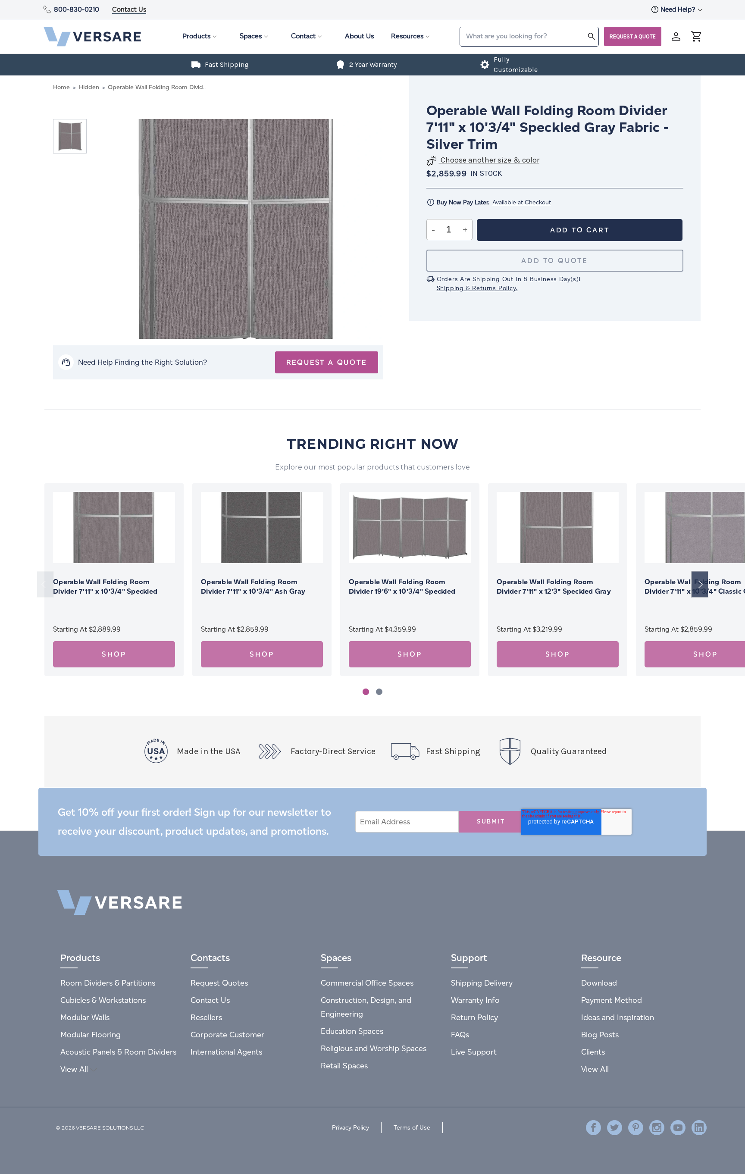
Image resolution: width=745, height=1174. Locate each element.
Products (196, 36)
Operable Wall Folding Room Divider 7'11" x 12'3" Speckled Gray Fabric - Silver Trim (554, 591)
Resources (407, 36)
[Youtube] (678, 1127)
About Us (359, 36)
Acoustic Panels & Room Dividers (118, 1051)
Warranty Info (475, 1000)
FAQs (460, 1034)
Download (599, 982)
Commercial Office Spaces (367, 982)
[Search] (591, 36)
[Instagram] (656, 1127)
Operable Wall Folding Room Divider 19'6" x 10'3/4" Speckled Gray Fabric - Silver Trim (402, 591)
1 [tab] (366, 692)
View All (75, 1069)
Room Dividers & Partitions (107, 982)
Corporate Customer (227, 1034)
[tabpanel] (114, 579)
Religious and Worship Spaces (373, 1048)
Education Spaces (352, 1031)
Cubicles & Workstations (103, 1000)
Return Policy (474, 1017)
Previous (45, 584)
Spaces (251, 36)
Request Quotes (219, 982)
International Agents (226, 1051)
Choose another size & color (489, 160)
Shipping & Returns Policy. (477, 288)
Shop (114, 654)
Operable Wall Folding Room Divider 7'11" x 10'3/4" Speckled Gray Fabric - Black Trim (105, 591)
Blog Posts (600, 1034)
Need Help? (678, 9)
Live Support (474, 1051)
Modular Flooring (90, 1034)
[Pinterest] (635, 1127)
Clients (593, 1051)
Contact (303, 36)
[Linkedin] (699, 1127)
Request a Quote (633, 36)
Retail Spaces (344, 1065)
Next (699, 584)
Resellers (206, 1017)
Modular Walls (85, 1017)
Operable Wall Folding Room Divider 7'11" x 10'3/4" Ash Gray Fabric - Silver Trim (253, 591)
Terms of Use (412, 1127)
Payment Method (611, 1000)
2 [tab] (379, 692)
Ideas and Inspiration (617, 1017)
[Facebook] (593, 1127)
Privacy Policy (350, 1127)
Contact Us (129, 9)
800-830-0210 (76, 9)
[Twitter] (614, 1127)
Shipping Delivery (482, 982)
